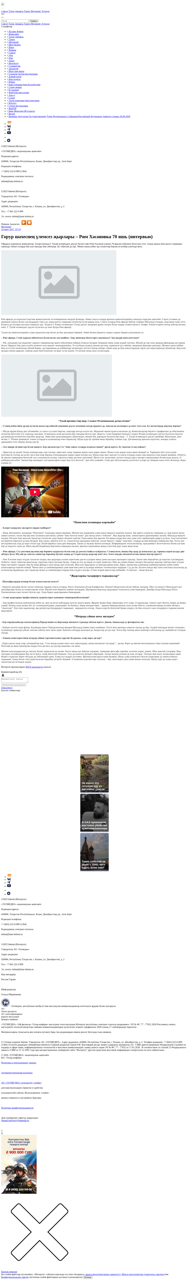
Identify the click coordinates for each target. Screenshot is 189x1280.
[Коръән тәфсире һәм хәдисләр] (9, 124)
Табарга (33, 21)
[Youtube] (9, 133)
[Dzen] (8, 141)
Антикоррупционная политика (16, 1072)
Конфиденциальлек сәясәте (15, 1277)
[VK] (9, 126)
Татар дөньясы (16, 11)
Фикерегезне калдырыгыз (13, 685)
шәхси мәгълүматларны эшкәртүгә (102, 1274)
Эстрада (45, 11)
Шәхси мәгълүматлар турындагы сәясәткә (143, 1274)
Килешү (87, 1277)
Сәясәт (5, 11)
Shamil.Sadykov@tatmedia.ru (15, 1120)
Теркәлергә (6, 687)
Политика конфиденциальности (17, 1108)
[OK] (9, 137)
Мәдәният (36, 11)
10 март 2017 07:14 (11, 229)
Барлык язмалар (9, 1271)
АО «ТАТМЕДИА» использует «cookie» (21, 1083)
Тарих (27, 11)
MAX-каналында (34, 667)
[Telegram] (8, 130)
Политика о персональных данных (18, 1062)
